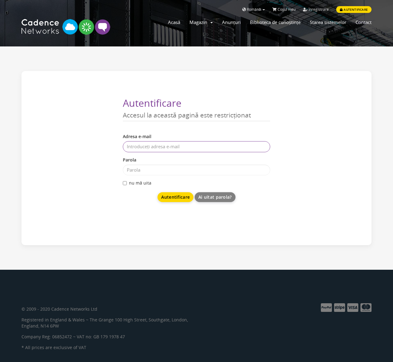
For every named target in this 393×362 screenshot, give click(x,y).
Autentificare (355, 9)
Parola (129, 160)
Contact (364, 22)
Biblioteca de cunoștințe (275, 22)
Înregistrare (318, 9)
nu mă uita (140, 183)
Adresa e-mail (137, 136)
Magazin (199, 22)
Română (254, 9)
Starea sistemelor (328, 22)
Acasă (174, 22)
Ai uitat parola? (215, 197)
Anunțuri (231, 22)
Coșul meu (286, 9)
